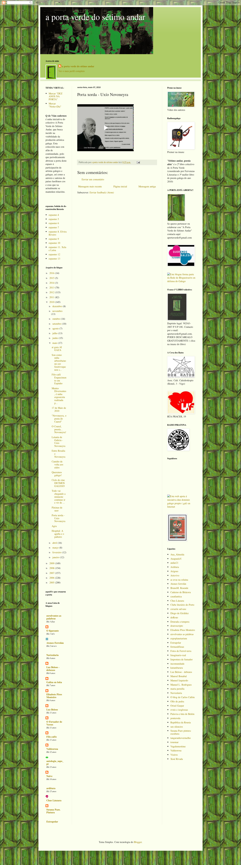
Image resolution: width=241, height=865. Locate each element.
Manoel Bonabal (178, 676)
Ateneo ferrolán (178, 583)
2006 (52, 577)
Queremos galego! (57, 474)
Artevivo (174, 575)
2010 (52, 302)
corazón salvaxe (178, 609)
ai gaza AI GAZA (57, 348)
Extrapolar (52, 821)
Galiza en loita (54, 682)
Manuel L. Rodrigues (181, 684)
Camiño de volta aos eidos (57, 464)
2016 (52, 273)
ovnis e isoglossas (179, 709)
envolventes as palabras (53, 617)
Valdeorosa (52, 749)
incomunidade (177, 663)
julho (55, 333)
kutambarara (176, 667)
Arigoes (174, 571)
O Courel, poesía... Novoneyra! (59, 429)
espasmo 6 (54, 223)
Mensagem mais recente (90, 186)
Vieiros (174, 754)
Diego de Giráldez (179, 613)
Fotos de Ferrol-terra (180, 651)
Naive (49, 776)
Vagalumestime (178, 746)
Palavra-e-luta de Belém (182, 714)
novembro (57, 311)
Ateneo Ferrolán (55, 643)
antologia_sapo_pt (55, 762)
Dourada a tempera (179, 621)
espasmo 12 (54, 254)
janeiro (56, 557)
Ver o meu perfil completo (71, 71)
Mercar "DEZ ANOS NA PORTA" (55, 96)
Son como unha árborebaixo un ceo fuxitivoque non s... (59, 362)
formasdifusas (177, 646)
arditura (50, 788)
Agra (54, 526)
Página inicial (120, 186)
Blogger (138, 842)
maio (55, 343)
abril (55, 542)
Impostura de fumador (181, 659)
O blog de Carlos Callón (182, 697)
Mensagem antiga (147, 186)
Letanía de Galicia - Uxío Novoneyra (58, 441)
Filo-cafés (51, 737)
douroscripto (176, 625)
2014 (52, 282)
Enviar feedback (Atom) (102, 192)
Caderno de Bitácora (180, 592)
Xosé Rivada (176, 759)
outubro (56, 318)
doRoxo (174, 617)
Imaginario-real (178, 655)
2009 (52, 563)
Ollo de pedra (177, 701)
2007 (52, 573)
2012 (52, 292)
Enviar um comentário (93, 179)
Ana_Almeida (177, 554)
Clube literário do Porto (182, 604)
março (55, 547)
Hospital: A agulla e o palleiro (58, 533)
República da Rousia (180, 722)
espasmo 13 (54, 258)
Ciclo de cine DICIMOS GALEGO (58, 483)
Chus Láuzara (53, 800)
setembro (57, 323)
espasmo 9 (54, 238)
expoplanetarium (178, 638)
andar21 (174, 562)
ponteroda (175, 718)
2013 (52, 287)
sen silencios (176, 726)
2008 (52, 568)
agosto (55, 328)
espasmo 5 (54, 219)
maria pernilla (177, 688)
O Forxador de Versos (54, 723)
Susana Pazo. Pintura (53, 811)
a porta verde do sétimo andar (95, 16)
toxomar (174, 742)
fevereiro (57, 552)
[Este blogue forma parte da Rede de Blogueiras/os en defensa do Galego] (181, 281)
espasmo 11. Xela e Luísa (57, 248)
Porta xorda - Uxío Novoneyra (58, 518)
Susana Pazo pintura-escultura (180, 732)
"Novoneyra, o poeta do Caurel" (59, 418)
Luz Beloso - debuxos (52, 668)
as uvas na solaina (179, 579)
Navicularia (52, 655)
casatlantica (176, 596)
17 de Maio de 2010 (59, 409)
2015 (52, 278)
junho (55, 338)
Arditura (174, 567)
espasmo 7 (54, 227)
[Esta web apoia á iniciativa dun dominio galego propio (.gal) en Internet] (181, 506)
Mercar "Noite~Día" (55, 105)
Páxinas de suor (57, 509)
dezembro (57, 306)
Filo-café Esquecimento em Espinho (59, 379)
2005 (52, 582)
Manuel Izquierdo (179, 680)
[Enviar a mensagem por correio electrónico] (138, 162)
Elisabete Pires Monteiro (54, 695)
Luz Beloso (52, 709)
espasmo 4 (54, 214)
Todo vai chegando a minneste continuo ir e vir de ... (58, 496)
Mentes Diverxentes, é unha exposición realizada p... (59, 396)
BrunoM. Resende (179, 588)
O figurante (52, 630)
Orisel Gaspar (177, 705)
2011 (52, 297)
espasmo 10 (54, 243)
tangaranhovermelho (180, 738)
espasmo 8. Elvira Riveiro (58, 233)
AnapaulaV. (176, 558)
